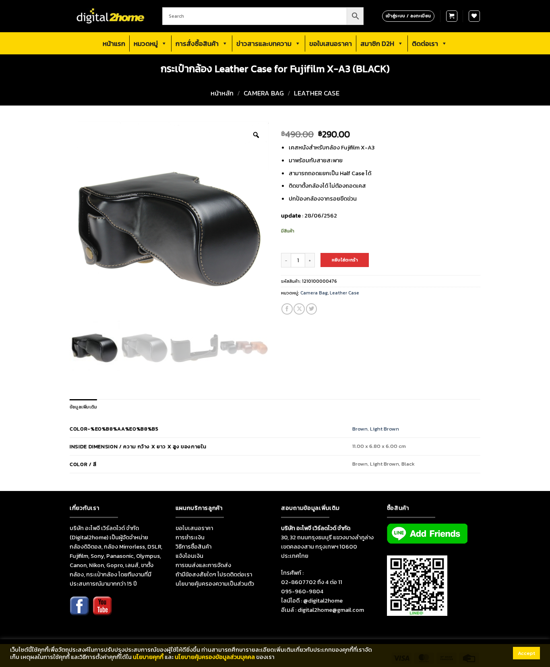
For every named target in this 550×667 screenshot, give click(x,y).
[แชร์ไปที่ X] (299, 309)
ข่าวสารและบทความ (264, 43)
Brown (360, 429)
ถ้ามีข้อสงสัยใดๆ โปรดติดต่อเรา (214, 574)
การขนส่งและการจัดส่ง (203, 565)
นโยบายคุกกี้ (148, 656)
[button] (451, 16)
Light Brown (384, 429)
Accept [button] (526, 653)
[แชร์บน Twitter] (311, 309)
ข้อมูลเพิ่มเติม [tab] (83, 406)
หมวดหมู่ (146, 43)
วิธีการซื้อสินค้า (193, 546)
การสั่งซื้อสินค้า (197, 43)
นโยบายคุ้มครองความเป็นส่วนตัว (215, 583)
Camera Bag (264, 93)
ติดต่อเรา (425, 43)
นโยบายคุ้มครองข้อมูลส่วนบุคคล (215, 656)
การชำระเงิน (190, 537)
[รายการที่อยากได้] (474, 16)
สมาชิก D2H (377, 43)
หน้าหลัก (222, 93)
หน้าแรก (114, 43)
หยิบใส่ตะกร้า (345, 260)
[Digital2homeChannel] (102, 611)
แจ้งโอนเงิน (189, 555)
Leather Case (316, 93)
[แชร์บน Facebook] (287, 309)
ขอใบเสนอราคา (330, 43)
